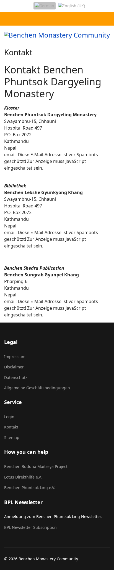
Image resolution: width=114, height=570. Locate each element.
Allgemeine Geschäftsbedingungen (37, 387)
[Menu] (7, 20)
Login (9, 416)
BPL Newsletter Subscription (30, 527)
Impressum (14, 356)
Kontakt (11, 427)
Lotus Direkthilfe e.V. (23, 477)
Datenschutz (15, 377)
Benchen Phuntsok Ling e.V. (29, 487)
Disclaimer (14, 367)
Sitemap (11, 437)
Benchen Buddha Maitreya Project (36, 466)
